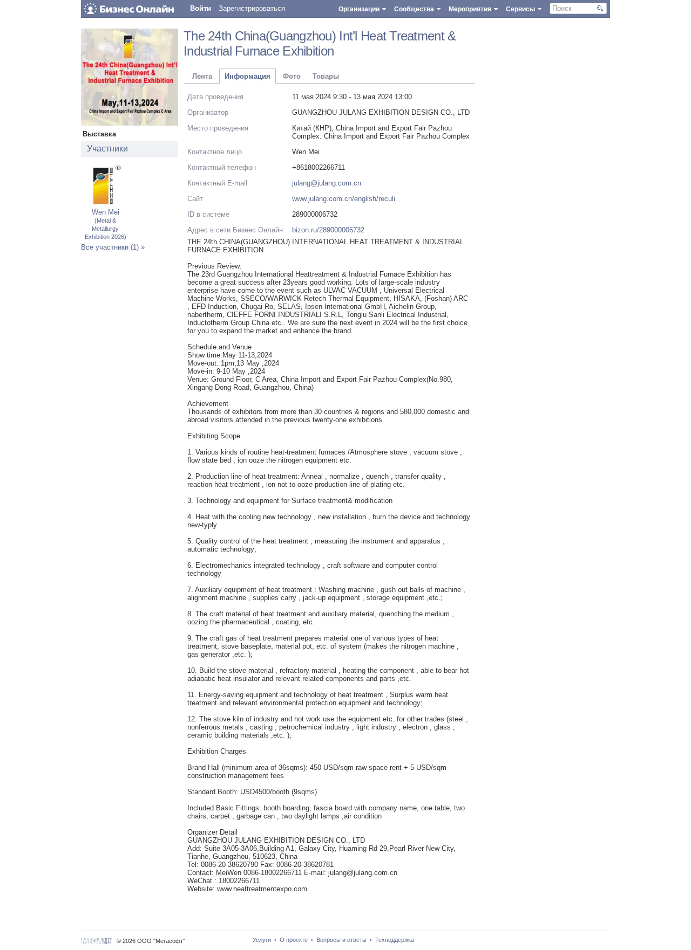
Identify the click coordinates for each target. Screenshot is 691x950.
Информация (247, 76)
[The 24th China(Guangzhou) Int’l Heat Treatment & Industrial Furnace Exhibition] (129, 123)
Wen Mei (105, 224)
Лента (202, 76)
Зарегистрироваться (252, 8)
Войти (200, 8)
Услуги (262, 940)
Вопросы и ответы (341, 940)
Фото (292, 76)
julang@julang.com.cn (326, 183)
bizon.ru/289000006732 (328, 230)
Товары (326, 76)
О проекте (294, 940)
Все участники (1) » (113, 247)
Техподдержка (394, 940)
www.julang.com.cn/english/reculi (343, 199)
